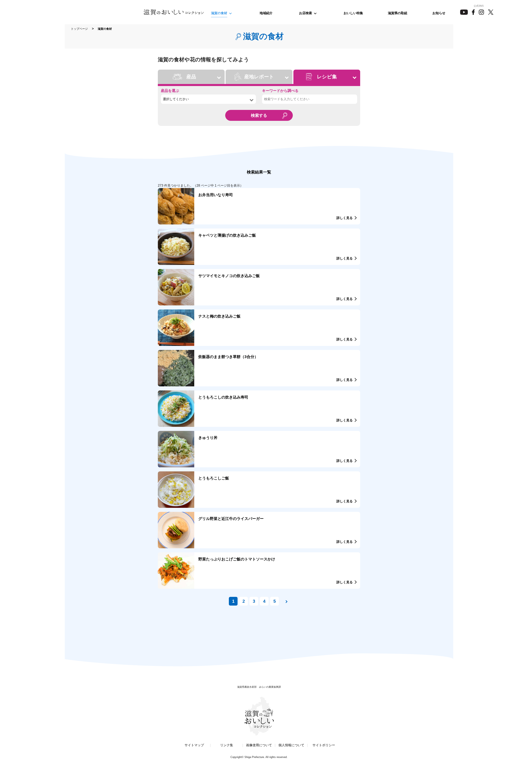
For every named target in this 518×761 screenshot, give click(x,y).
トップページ (79, 28)
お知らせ (438, 13)
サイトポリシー (323, 745)
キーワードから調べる (280, 91)
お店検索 (305, 13)
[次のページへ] (284, 601)
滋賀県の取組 (397, 13)
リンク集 (226, 745)
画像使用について (259, 745)
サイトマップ (194, 745)
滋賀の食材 (219, 13)
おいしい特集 (353, 13)
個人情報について (291, 745)
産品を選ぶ (170, 91)
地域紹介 (266, 13)
